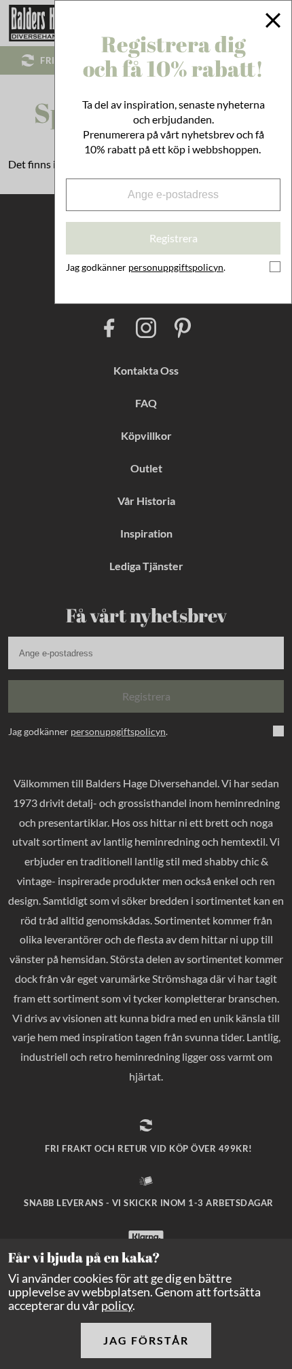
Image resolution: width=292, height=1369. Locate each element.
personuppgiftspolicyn (175, 267)
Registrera (173, 237)
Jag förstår (146, 1340)
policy (116, 1305)
